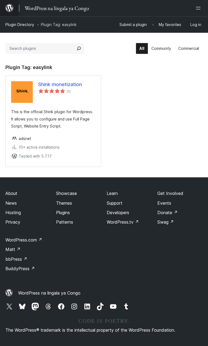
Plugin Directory (19, 24)
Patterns (64, 222)
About (11, 193)
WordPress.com (23, 240)
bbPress (16, 259)
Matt (13, 249)
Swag (165, 222)
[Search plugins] (78, 48)
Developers (118, 212)
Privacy (12, 222)
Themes (64, 203)
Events (164, 203)
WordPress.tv (123, 222)
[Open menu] (199, 8)
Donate (167, 212)
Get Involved (170, 193)
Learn (112, 193)
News (11, 203)
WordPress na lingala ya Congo (49, 293)
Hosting (13, 212)
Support (114, 203)
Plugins (63, 212)
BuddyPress (20, 268)
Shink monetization (60, 84)
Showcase (66, 193)
